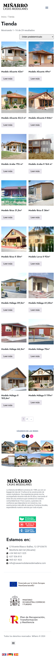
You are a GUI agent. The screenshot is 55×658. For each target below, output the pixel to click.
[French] (7, 654)
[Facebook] (23, 436)
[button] (47, 7)
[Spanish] (17, 654)
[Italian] (13, 654)
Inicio (3, 17)
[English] (3, 654)
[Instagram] (31, 436)
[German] (10, 654)
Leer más (7, 78)
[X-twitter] (27, 436)
